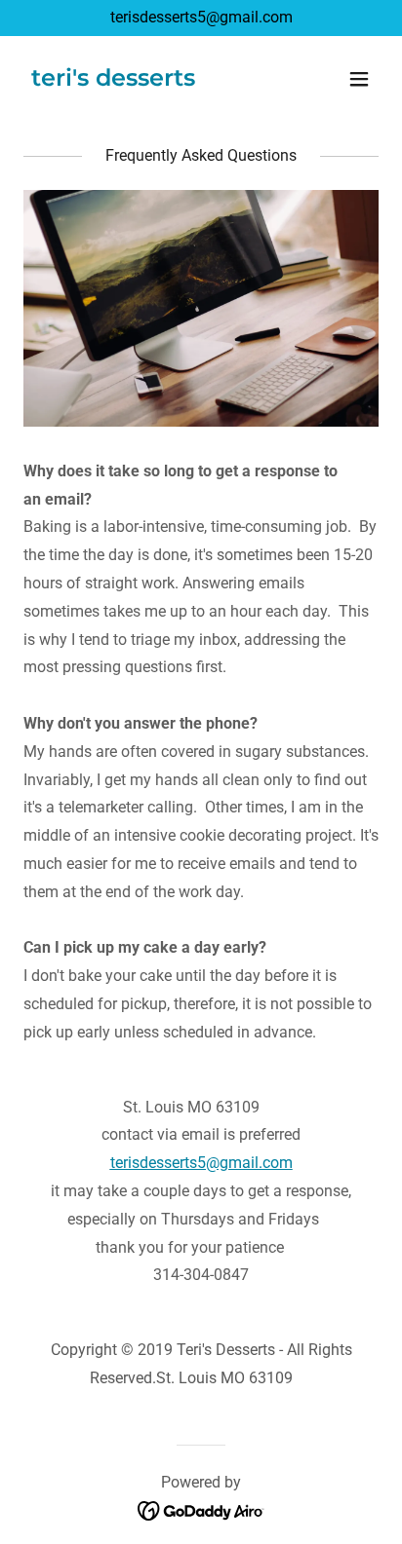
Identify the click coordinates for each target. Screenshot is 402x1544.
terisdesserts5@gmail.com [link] (201, 17)
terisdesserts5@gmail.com (201, 1162)
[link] (113, 80)
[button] (359, 78)
